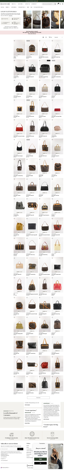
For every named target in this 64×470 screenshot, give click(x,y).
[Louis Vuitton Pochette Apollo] (57, 265)
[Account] (60, 4)
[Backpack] (57, 324)
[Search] (55, 4)
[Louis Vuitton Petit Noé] (32, 324)
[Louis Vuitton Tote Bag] (45, 383)
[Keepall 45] (19, 245)
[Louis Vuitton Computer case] (19, 383)
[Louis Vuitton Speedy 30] (57, 146)
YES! (40, 459)
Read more (10, 15)
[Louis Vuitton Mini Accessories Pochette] (45, 47)
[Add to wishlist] (14, 40)
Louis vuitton (16, 75)
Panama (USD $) (5, 467)
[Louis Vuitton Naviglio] (32, 166)
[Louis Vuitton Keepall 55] (45, 304)
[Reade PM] (57, 284)
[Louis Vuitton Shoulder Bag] (57, 47)
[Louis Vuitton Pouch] (32, 87)
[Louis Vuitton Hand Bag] (57, 186)
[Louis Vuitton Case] (19, 107)
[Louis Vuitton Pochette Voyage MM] (32, 225)
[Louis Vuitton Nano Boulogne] (19, 146)
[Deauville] (57, 205)
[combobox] (49, 4)
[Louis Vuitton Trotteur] (32, 363)
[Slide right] (62, 20)
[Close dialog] (62, 445)
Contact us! (15, 26)
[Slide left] (25, 20)
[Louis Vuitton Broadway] (32, 383)
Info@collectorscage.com (5, 455)
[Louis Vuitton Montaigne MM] (19, 324)
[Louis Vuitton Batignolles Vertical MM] (32, 284)
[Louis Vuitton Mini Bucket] (32, 107)
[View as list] (46, 37)
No (40, 463)
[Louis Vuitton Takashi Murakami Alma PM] (45, 205)
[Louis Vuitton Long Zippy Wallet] (57, 107)
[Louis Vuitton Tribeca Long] (32, 245)
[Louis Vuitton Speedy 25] (32, 67)
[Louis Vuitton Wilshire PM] (19, 265)
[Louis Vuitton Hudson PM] (32, 205)
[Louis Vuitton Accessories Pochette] (19, 126)
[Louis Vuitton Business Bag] (57, 304)
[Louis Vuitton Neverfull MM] (57, 225)
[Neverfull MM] (45, 166)
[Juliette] (19, 47)
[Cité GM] (45, 344)
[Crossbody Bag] (19, 67)
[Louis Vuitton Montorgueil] (45, 324)
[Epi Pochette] (45, 186)
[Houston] (57, 245)
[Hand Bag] (57, 87)
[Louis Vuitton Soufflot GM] (45, 126)
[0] (57, 4)
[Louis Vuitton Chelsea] (19, 186)
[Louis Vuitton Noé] (32, 47)
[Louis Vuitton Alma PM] (19, 87)
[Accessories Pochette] (45, 107)
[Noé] (19, 284)
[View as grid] (43, 37)
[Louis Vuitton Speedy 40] (57, 344)
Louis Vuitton (28, 75)
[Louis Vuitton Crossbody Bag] (45, 67)
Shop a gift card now (32, 33)
